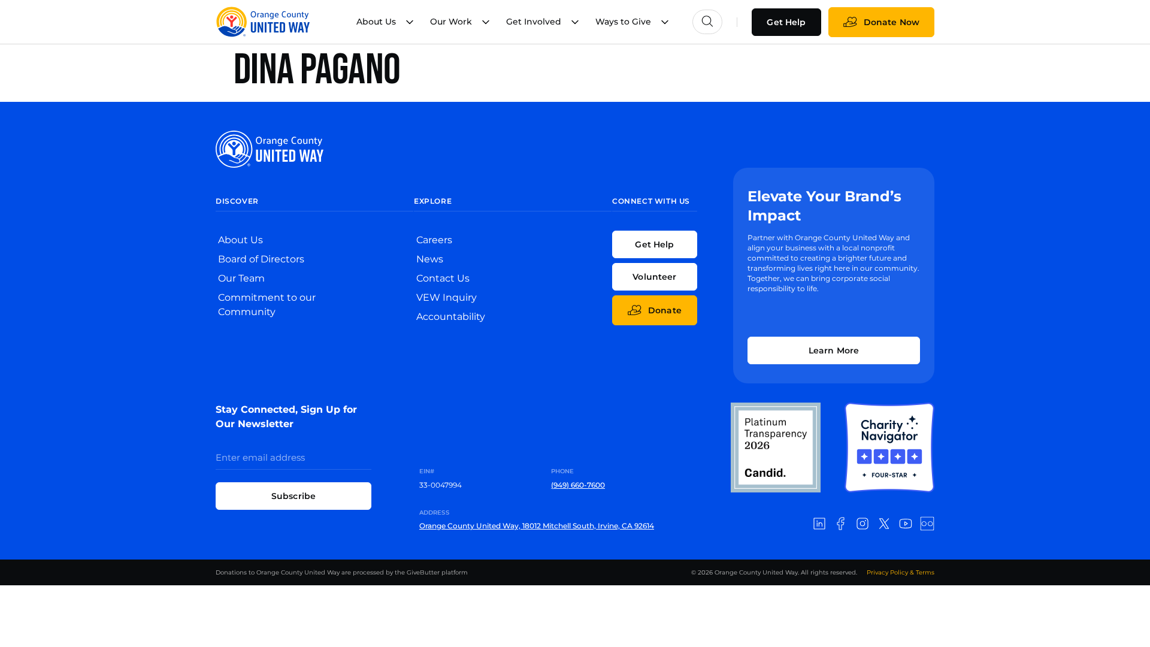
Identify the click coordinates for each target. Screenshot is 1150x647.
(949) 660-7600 (578, 484)
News (429, 259)
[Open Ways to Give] (665, 22)
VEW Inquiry (446, 297)
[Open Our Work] (486, 22)
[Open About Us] (410, 22)
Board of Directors (261, 259)
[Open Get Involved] (575, 22)
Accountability (450, 316)
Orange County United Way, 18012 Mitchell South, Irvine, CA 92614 (536, 525)
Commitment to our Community (267, 305)
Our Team (241, 278)
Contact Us (443, 278)
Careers (434, 240)
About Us (240, 240)
